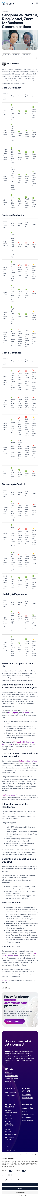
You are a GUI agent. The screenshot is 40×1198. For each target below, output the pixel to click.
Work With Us (10, 1082)
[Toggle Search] (33, 3)
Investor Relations (11, 1076)
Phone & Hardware (8, 1117)
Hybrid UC (16, 54)
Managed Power (11, 1134)
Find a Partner (10, 1095)
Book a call (6, 980)
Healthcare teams (8, 795)
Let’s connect (14, 1044)
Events (24, 1111)
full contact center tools (28, 761)
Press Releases (27, 1120)
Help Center (26, 1094)
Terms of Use (10, 1150)
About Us (8, 1072)
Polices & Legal (27, 1098)
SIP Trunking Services (9, 1138)
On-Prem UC (26, 54)
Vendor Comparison (28, 58)
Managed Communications (11, 1111)
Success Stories (28, 1114)
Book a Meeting (10, 1092)
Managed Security (8, 1130)
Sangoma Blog (27, 1108)
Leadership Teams (11, 1079)
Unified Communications (11, 58)
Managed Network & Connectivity (9, 1123)
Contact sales (13, 1021)
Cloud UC (6, 54)
